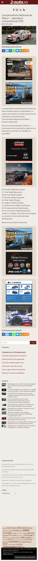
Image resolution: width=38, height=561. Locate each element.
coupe (14, 533)
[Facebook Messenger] (17, 50)
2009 (4, 528)
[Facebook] (3, 50)
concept (7, 532)
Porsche (19, 539)
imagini (9, 538)
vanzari (19, 544)
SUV (5, 544)
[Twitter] (6, 50)
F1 (10, 535)
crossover (20, 533)
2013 (25, 528)
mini (33, 538)
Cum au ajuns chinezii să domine (13, 369)
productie (28, 539)
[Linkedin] (10, 50)
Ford (22, 535)
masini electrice (16, 538)
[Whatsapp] (13, 50)
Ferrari (19, 535)
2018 (11, 531)
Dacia (25, 533)
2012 (19, 527)
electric (31, 533)
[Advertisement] (19, 443)
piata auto (14, 539)
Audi (15, 530)
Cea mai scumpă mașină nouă (13, 363)
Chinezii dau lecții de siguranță (13, 359)
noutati (5, 539)
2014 (30, 528)
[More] (27, 50)
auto (21, 530)
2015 (4, 531)
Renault (5, 542)
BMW (26, 530)
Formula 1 (29, 535)
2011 (14, 528)
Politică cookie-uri (8, 554)
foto (5, 537)
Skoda (29, 542)
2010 (9, 528)
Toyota (14, 544)
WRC (23, 547)
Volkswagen (10, 546)
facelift (14, 535)
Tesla (9, 544)
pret (23, 539)
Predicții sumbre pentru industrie (14, 356)
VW (19, 546)
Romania (22, 542)
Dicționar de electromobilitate (13, 373)
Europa (5, 535)
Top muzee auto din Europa (12, 366)
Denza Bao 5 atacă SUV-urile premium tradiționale (17, 480)
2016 (8, 531)
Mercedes (26, 537)
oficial (9, 539)
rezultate (13, 541)
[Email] (20, 50)
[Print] (24, 50)
